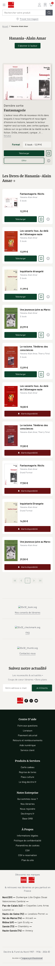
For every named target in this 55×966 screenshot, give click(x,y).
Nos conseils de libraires (27, 612)
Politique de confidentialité (27, 840)
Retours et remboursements (27, 740)
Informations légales (27, 835)
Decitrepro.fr (27, 813)
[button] (27, 124)
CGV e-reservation (27, 855)
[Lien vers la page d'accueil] (11, 5)
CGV (27, 850)
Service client (27, 750)
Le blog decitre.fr (27, 781)
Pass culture (27, 776)
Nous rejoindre (27, 808)
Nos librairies (28, 803)
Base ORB (27, 818)
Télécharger (24, 153)
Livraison (27, 730)
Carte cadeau (27, 767)
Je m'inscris (42, 688)
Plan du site (27, 860)
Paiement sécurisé (27, 735)
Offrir (24, 160)
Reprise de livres (27, 772)
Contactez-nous (28, 653)
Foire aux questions (27, 725)
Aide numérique (28, 745)
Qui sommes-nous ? (27, 798)
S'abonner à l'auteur (27, 45)
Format (16, 144)
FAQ (28, 632)
